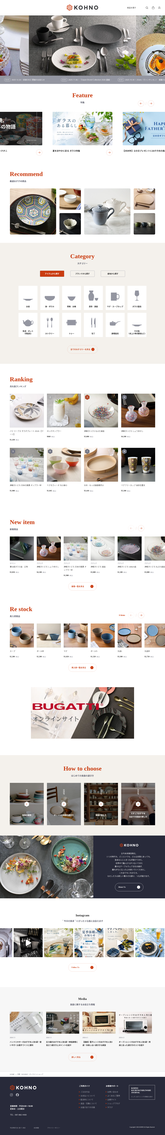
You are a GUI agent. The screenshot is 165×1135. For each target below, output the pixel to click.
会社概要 (36, 1127)
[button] (141, 103)
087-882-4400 (21, 1115)
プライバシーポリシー (53, 1127)
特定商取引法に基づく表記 (18, 1127)
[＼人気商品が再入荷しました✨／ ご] (98, 942)
